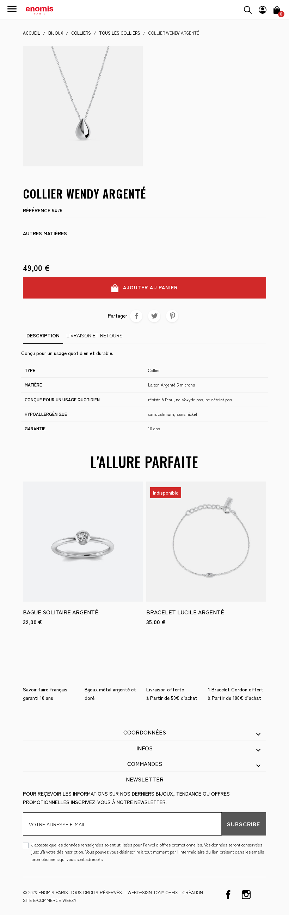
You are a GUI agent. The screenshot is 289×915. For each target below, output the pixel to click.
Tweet (154, 316)
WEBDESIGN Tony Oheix (153, 892)
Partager (136, 316)
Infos (144, 748)
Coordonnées (144, 732)
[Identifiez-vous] (262, 9)
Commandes (144, 763)
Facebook (228, 895)
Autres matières (45, 233)
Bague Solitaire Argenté (60, 612)
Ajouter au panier (149, 287)
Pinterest (172, 316)
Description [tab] (43, 335)
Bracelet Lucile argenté (185, 612)
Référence (36, 210)
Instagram (246, 895)
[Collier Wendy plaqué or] (29, 246)
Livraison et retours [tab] (95, 335)
